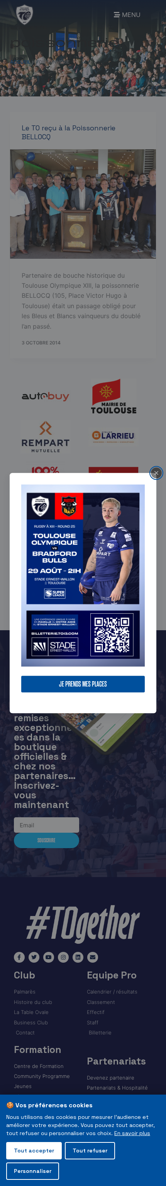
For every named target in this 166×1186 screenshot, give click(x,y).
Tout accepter (34, 1150)
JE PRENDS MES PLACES (83, 684)
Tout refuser (90, 1150)
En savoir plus (132, 1133)
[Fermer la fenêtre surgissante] (156, 472)
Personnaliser (32, 1170)
